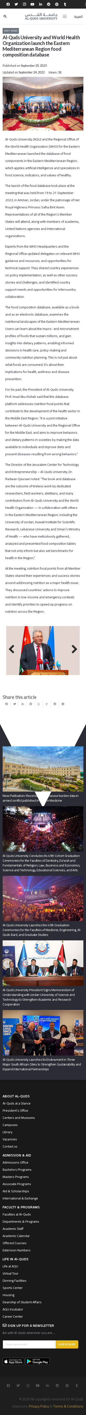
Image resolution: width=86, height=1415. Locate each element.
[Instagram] (24, 4)
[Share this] (7, 704)
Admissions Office (15, 1162)
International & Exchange (20, 1198)
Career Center (13, 1316)
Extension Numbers (17, 1250)
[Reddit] (48, 4)
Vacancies (10, 1139)
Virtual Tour (10, 1273)
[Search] (5, 16)
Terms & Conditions (68, 1406)
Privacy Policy (39, 1406)
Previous (13, 649)
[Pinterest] (57, 4)
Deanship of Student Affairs (22, 1302)
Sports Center (13, 1288)
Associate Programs (17, 1184)
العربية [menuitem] (78, 16)
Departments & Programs (21, 1221)
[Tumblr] (65, 4)
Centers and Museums (19, 1118)
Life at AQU (10, 1266)
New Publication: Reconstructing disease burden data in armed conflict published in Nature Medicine (41, 798)
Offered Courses (15, 1243)
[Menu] (64, 16)
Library (7, 1132)
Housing (8, 1295)
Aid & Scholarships (16, 1191)
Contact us (10, 1146)
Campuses (10, 1125)
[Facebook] (8, 4)
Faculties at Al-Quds (17, 1214)
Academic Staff (13, 1229)
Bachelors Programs (17, 1169)
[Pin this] (31, 704)
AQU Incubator (13, 1309)
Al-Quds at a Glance (17, 1103)
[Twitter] (16, 4)
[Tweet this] (15, 704)
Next (72, 649)
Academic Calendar (16, 1236)
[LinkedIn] (40, 4)
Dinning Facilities (15, 1280)
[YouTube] (32, 4)
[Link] (41, 16)
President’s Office (15, 1110)
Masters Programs (16, 1177)
